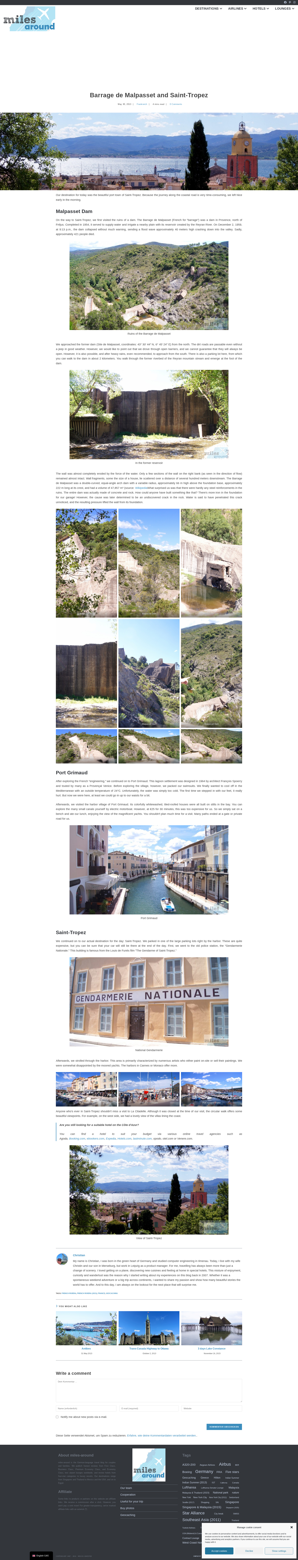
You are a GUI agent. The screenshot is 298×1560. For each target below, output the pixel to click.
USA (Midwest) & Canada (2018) (196, 1533)
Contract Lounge (190, 1538)
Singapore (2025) (232, 1507)
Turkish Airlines (188, 1528)
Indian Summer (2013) (194, 1482)
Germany (204, 1471)
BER (237, 1465)
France (101, 1293)
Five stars (232, 1472)
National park (220, 1492)
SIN (217, 1502)
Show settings (279, 1551)
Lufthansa (189, 1487)
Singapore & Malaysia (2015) (201, 1507)
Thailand (235, 1520)
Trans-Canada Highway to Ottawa (149, 1348)
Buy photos (127, 1508)
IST (213, 1482)
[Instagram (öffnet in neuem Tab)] (294, 2)
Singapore (232, 1502)
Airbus (225, 1464)
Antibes (86, 1348)
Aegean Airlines (207, 1465)
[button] (291, 1527)
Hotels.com (124, 1138)
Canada (235, 1483)
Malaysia (234, 1487)
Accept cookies (219, 1551)
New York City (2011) (218, 1497)
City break (218, 1514)
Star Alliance (193, 1513)
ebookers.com (95, 1138)
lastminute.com (142, 1138)
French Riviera (69, 1293)
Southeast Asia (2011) (201, 1519)
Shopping (205, 1502)
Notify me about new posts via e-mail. (84, 1417)
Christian (79, 1255)
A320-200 (189, 1464)
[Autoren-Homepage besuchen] (62, 1258)
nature (235, 1492)
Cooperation (127, 1494)
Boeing (187, 1472)
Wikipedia (141, 487)
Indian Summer (232, 1478)
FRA (219, 1472)
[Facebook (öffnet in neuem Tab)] (285, 2)
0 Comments (176, 104)
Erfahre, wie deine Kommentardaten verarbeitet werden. (161, 1435)
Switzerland (234, 1497)
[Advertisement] (149, 55)
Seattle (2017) (188, 1502)
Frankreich (142, 104)
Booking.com (77, 1138)
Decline (249, 1551)
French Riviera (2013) (87, 1293)
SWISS (236, 1514)
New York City (200, 1497)
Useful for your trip (131, 1501)
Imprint (197, 1556)
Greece (205, 1477)
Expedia (111, 1138)
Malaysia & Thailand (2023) (195, 1492)
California (223, 1483)
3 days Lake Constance (212, 1348)
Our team (126, 1488)
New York (186, 1497)
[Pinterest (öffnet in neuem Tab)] (290, 2)
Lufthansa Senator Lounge (212, 1488)
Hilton (217, 1477)
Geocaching (112, 1293)
